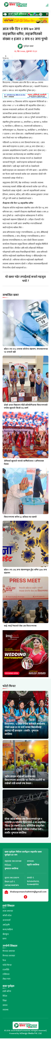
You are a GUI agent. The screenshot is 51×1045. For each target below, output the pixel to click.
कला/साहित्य (8, 929)
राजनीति (6, 970)
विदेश (5, 996)
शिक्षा (5, 1000)
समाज (5, 1005)
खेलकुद (6, 934)
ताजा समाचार (8, 911)
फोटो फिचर (7, 965)
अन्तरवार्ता (6, 920)
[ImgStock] (26, 654)
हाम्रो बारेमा (7, 991)
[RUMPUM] (26, 21)
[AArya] (26, 15)
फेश (4, 960)
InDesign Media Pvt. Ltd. (31, 1033)
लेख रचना (6, 979)
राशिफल (6, 974)
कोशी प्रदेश (7, 915)
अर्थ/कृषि (6, 925)
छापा (4, 939)
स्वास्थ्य (5, 1010)
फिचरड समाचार (9, 951)
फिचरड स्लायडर (9, 956)
